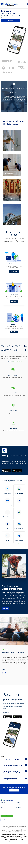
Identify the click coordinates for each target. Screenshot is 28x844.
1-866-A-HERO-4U (14, 790)
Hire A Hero (10, 20)
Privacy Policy (18, 807)
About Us (3, 802)
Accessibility (17, 812)
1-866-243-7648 (17, 361)
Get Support (18, 802)
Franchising (3, 810)
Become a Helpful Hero (6, 815)
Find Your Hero (14, 301)
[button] (5, 672)
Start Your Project (14, 271)
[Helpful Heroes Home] (7, 800)
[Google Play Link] (17, 716)
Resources (17, 810)
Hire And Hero (4, 819)
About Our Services (13, 544)
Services (3, 804)
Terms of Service (19, 804)
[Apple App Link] (7, 716)
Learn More (5, 608)
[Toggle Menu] (26, 4)
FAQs (2, 807)
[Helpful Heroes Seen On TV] (22, 61)
